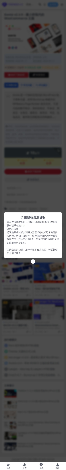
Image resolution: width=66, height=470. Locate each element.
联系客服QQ (18, 225)
